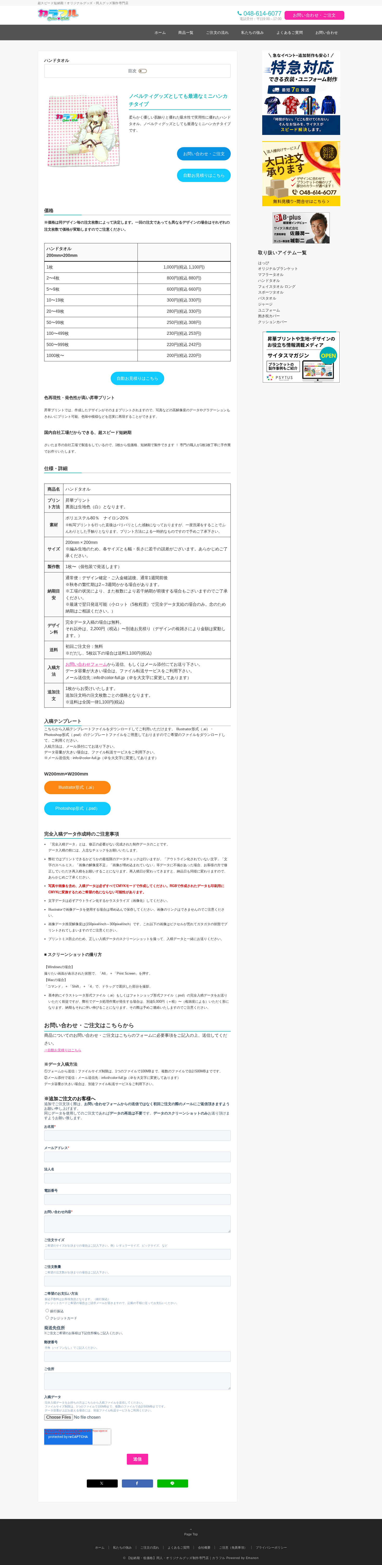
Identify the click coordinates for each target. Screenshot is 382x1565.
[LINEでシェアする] (172, 1483)
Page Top (191, 1534)
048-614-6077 (262, 13)
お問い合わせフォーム (86, 664)
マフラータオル (271, 275)
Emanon (252, 1558)
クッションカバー (272, 322)
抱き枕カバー (269, 316)
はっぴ (263, 263)
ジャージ (265, 304)
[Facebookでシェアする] (137, 1483)
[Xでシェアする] (102, 1483)
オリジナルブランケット (278, 269)
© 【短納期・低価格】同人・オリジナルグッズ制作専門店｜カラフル (174, 1558)
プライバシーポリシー (271, 1547)
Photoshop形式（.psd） (77, 808)
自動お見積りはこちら (204, 175)
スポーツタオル (271, 292)
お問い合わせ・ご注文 (314, 15)
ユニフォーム (269, 310)
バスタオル (267, 298)
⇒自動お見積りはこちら (62, 1050)
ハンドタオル (269, 280)
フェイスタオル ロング (276, 286)
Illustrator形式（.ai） (77, 787)
